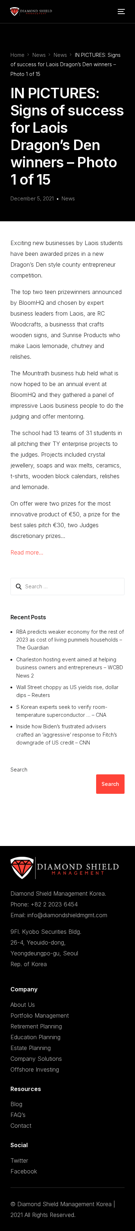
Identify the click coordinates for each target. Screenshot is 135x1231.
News (68, 198)
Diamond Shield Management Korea (64, 1204)
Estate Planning (30, 1047)
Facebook (23, 1171)
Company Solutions (36, 1058)
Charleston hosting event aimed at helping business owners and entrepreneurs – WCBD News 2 (69, 667)
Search (18, 769)
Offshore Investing (34, 1069)
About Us (22, 1004)
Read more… (27, 552)
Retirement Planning (36, 1026)
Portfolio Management (39, 1015)
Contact (20, 1125)
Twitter (19, 1160)
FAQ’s (18, 1114)
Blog (16, 1104)
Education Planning (35, 1037)
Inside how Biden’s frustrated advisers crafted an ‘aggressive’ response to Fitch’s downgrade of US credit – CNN (66, 734)
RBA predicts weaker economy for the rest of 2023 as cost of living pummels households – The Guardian (70, 640)
